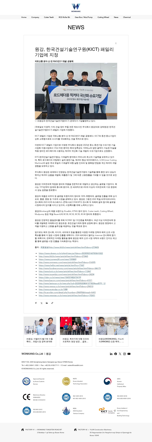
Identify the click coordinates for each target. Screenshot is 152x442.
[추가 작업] (116, 43)
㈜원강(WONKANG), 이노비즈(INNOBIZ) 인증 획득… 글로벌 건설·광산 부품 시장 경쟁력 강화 (111, 340)
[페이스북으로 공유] (36, 303)
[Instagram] (124, 354)
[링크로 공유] (52, 303)
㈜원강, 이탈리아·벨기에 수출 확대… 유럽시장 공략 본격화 (39, 340)
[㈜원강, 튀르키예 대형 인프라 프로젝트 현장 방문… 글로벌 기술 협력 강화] (76, 326)
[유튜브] (129, 354)
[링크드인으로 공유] (47, 303)
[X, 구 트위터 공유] (41, 303)
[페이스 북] (115, 354)
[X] (120, 354)
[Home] (22, 429)
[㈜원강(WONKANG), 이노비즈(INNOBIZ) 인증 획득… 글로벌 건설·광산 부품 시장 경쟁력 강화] (112, 326)
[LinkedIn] (111, 354)
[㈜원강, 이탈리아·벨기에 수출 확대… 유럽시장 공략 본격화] (40, 326)
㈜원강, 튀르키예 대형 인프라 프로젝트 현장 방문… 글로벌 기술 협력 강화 (76, 340)
